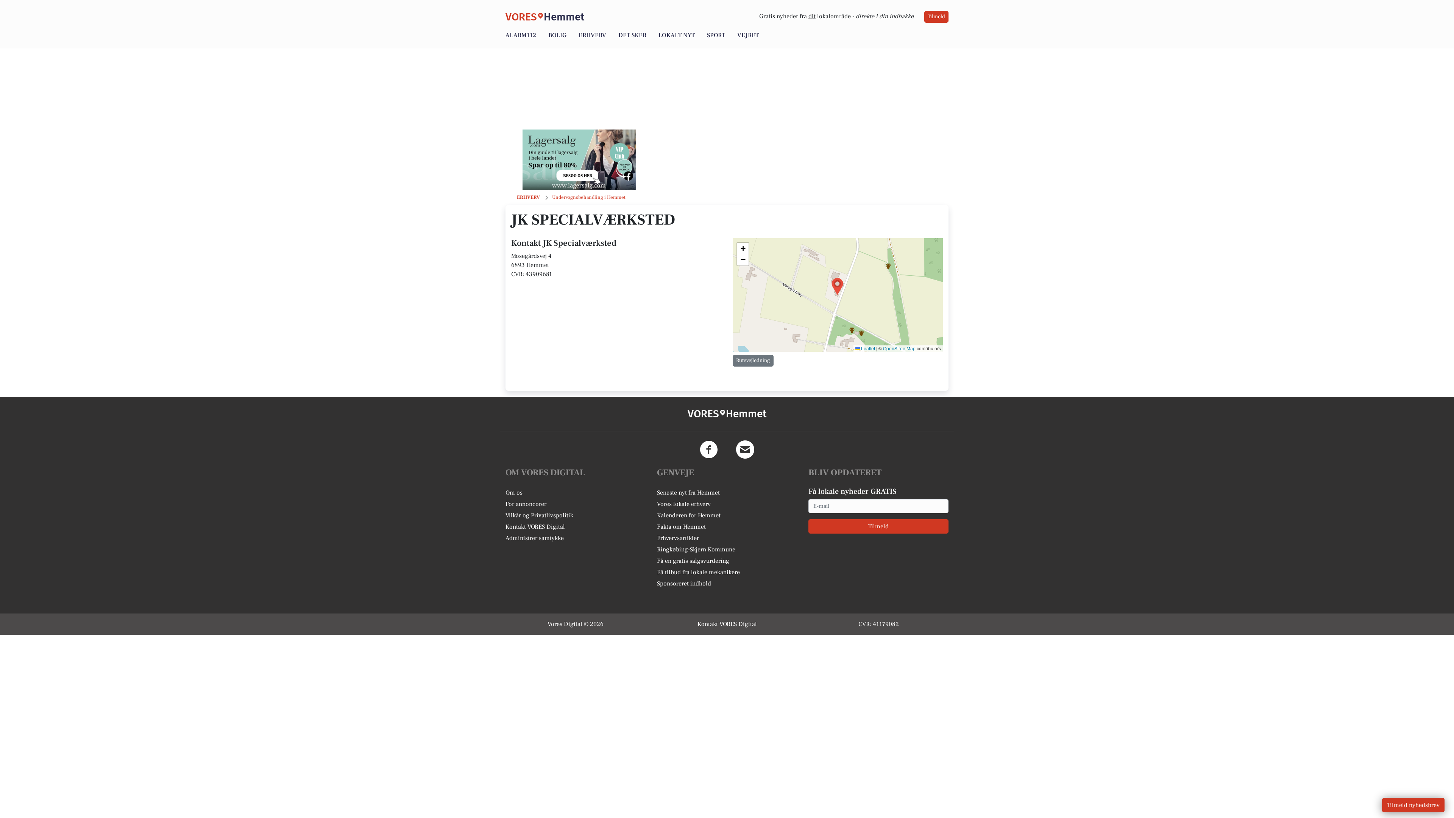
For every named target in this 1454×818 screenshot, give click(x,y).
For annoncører (525, 504)
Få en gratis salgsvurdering (693, 561)
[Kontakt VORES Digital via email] (745, 449)
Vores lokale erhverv (684, 504)
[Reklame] (579, 160)
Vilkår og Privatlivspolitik (539, 515)
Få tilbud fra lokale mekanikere (698, 572)
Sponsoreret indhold (684, 583)
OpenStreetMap (899, 348)
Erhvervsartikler (678, 538)
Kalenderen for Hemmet (689, 515)
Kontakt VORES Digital (535, 527)
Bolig (557, 35)
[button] (837, 286)
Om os (514, 492)
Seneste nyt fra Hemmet (688, 492)
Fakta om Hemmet (681, 527)
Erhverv (592, 35)
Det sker (632, 35)
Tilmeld (936, 16)
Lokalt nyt (676, 35)
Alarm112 (520, 35)
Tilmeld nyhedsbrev (1413, 805)
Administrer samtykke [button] (534, 538)
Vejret (748, 35)
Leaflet (867, 348)
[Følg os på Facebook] (709, 449)
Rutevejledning (753, 360)
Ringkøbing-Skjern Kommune (696, 549)
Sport (716, 35)
